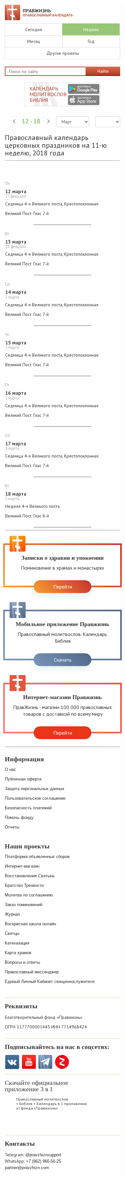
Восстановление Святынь (30, 875)
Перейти (62, 586)
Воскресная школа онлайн (30, 923)
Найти (103, 71)
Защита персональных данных (34, 788)
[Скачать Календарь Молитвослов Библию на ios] (13, 1125)
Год (91, 41)
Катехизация (17, 943)
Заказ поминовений (23, 904)
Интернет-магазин (22, 866)
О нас (10, 769)
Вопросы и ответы (22, 962)
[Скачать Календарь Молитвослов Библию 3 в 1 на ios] (83, 100)
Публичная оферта (23, 779)
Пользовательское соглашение (35, 798)
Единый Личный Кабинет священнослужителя (50, 981)
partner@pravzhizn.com (27, 1167)
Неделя (91, 29)
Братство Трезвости (24, 885)
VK (12, 1062)
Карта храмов (18, 952)
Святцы (12, 933)
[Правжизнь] (39, 12)
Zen (62, 1062)
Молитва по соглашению (29, 895)
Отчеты (12, 827)
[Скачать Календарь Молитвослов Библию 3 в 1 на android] (83, 89)
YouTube (28, 1062)
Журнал (12, 914)
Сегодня (33, 29)
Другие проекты (62, 53)
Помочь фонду (19, 817)
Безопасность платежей (28, 807)
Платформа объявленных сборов (37, 856)
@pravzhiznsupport (43, 1154)
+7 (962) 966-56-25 (43, 1161)
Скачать (62, 659)
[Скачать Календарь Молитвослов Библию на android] (29, 1125)
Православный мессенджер (32, 971)
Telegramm (45, 1062)
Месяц (33, 41)
